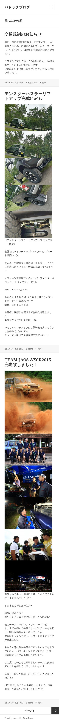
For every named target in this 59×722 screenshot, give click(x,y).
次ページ (55, 710)
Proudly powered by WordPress (19, 718)
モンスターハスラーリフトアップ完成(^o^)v (28, 96)
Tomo (30, 348)
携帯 (44, 82)
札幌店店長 (32, 82)
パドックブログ (17, 7)
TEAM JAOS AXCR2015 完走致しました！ (28, 362)
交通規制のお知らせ (23, 34)
